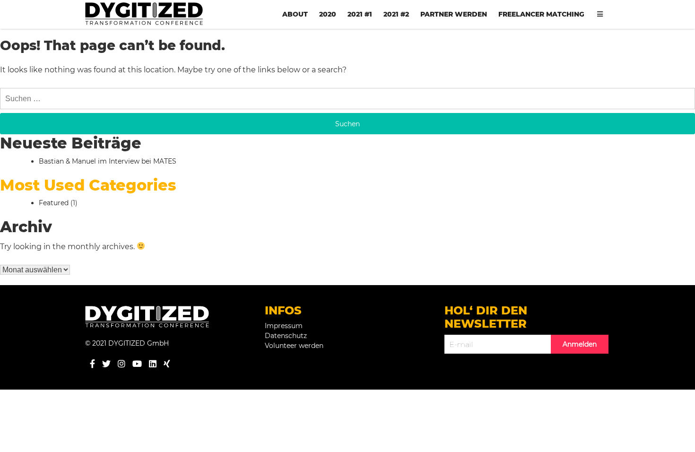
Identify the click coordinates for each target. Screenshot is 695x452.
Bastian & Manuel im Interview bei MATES (107, 161)
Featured (54, 203)
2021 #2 (396, 14)
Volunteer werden (294, 345)
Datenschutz (286, 335)
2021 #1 (360, 14)
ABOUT (295, 14)
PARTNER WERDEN (453, 14)
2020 (327, 14)
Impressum (284, 326)
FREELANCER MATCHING (541, 14)
